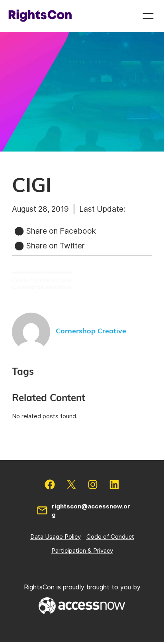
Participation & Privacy (82, 550)
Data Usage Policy (55, 536)
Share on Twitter (54, 245)
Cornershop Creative (91, 331)
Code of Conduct (110, 536)
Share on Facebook (60, 231)
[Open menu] (148, 16)
